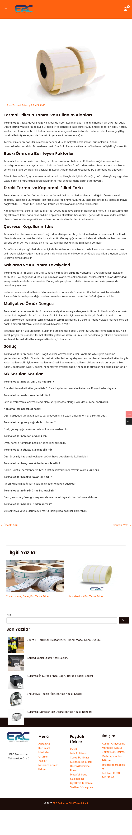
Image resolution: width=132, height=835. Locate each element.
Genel (26, 596)
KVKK (73, 749)
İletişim (42, 769)
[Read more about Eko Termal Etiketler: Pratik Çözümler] (97, 575)
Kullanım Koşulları (81, 761)
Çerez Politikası (79, 757)
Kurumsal (44, 748)
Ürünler (43, 756)
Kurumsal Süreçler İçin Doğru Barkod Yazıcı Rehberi (59, 711)
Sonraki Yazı (122, 525)
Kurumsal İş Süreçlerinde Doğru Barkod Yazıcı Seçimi (60, 675)
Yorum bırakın (13, 596)
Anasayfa (44, 743)
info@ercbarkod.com (113, 764)
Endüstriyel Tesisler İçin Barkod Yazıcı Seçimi (54, 693)
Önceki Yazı (9, 525)
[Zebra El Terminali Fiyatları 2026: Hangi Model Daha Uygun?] (16, 645)
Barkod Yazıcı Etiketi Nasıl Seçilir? (47, 657)
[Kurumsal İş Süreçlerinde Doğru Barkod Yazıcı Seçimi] (16, 681)
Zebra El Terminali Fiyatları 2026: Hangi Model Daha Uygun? (64, 639)
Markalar (43, 752)
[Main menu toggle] (6, 9)
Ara (8, 614)
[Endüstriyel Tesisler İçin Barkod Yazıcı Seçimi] (16, 699)
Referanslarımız (48, 765)
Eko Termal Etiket (17, 105)
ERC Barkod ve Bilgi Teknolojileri (70, 803)
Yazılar (42, 760)
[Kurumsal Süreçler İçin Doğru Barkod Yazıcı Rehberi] (16, 717)
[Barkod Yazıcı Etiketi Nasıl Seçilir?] (16, 663)
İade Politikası (78, 753)
